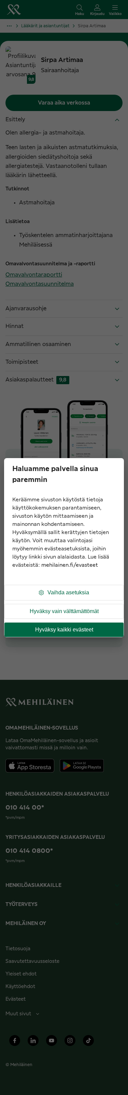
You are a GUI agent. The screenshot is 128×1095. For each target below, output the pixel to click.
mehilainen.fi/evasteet (69, 565)
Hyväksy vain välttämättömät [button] (64, 611)
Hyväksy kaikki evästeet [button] (64, 629)
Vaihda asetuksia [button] (68, 592)
